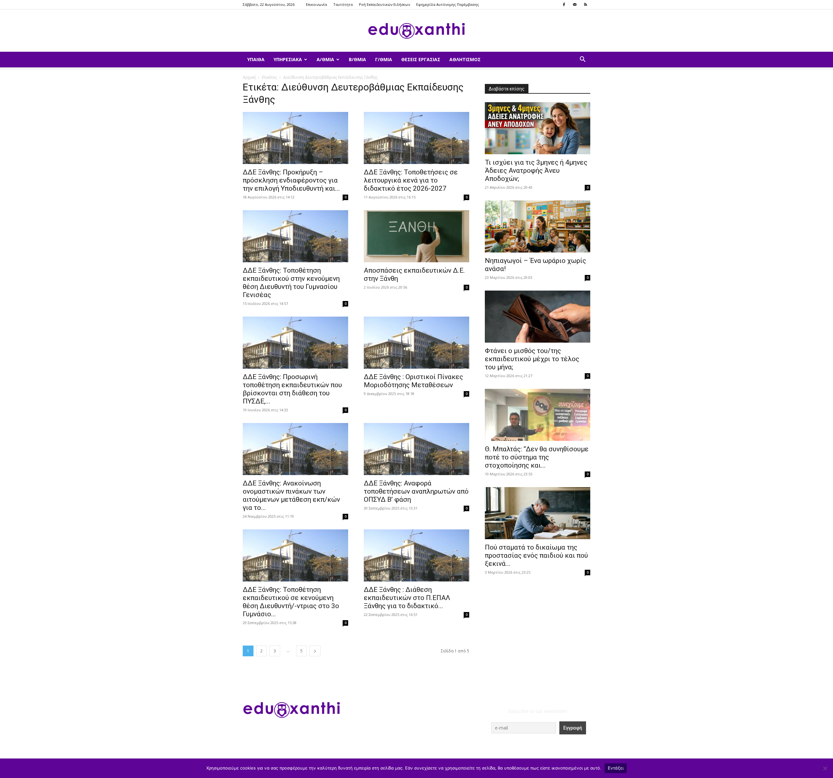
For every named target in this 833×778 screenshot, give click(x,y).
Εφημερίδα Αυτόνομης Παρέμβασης (447, 4)
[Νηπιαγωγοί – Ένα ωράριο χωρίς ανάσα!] (537, 226)
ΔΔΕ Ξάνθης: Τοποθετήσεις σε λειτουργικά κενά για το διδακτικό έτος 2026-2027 (411, 180)
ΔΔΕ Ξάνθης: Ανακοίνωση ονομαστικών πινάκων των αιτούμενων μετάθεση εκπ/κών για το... (291, 495)
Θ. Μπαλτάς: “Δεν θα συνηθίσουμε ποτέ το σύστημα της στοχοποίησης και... (537, 457)
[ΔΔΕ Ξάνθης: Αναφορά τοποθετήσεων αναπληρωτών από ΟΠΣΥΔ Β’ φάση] (416, 449)
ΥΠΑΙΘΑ (256, 59)
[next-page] (315, 651)
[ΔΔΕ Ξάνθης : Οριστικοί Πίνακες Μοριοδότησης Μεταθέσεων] (416, 343)
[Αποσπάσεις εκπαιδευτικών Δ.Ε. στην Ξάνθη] (416, 236)
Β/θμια (357, 59)
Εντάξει (616, 768)
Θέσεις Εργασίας (420, 59)
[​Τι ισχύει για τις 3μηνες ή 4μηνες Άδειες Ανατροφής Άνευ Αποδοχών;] (537, 128)
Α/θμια (325, 59)
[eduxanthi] (416, 31)
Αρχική (249, 77)
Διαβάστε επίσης (507, 88)
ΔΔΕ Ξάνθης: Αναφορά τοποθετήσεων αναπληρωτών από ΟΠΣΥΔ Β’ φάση (416, 491)
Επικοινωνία (316, 4)
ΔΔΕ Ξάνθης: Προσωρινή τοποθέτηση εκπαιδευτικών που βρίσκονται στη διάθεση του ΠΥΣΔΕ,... (292, 389)
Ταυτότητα (343, 4)
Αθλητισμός (465, 59)
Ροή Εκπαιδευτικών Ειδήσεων (384, 4)
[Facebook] (564, 4)
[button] (582, 60)
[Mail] (575, 4)
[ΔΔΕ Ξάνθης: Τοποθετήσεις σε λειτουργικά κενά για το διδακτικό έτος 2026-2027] (416, 138)
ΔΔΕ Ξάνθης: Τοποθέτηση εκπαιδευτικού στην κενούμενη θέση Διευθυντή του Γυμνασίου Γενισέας (291, 282)
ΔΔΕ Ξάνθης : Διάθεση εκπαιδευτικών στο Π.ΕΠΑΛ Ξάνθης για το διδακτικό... (407, 598)
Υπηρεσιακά (288, 59)
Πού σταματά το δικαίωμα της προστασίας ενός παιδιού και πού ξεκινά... (536, 555)
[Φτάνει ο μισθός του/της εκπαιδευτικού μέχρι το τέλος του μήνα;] (537, 317)
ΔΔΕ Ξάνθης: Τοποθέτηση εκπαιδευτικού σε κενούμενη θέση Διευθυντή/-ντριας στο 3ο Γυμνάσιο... (291, 602)
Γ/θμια (383, 59)
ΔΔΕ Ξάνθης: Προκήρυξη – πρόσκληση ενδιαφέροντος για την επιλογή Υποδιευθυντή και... (291, 180)
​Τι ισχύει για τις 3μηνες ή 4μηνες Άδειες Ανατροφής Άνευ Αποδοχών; (536, 170)
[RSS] (585, 4)
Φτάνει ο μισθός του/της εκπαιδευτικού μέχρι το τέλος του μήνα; (532, 359)
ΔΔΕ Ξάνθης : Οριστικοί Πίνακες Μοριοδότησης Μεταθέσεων (413, 381)
